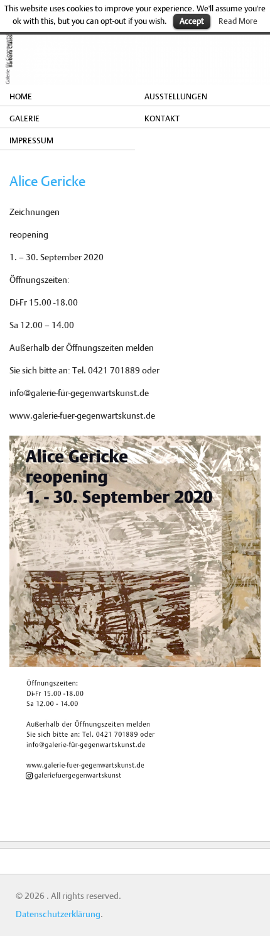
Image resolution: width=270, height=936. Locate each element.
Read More (238, 21)
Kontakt (162, 118)
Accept (192, 21)
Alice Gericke (47, 181)
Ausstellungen (175, 96)
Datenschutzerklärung (58, 914)
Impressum (31, 140)
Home (20, 96)
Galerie (24, 118)
